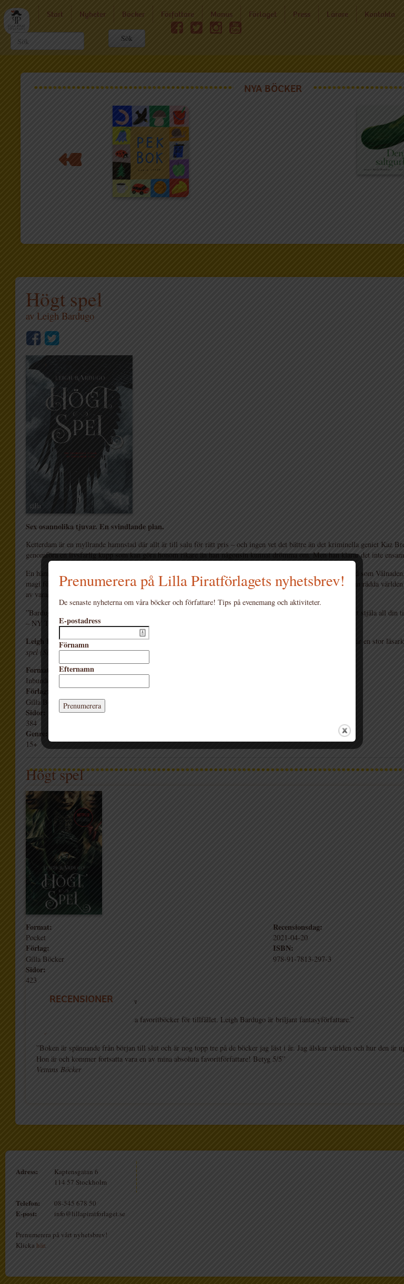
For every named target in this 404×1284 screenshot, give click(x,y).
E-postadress (80, 620)
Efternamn (76, 669)
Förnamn (74, 645)
